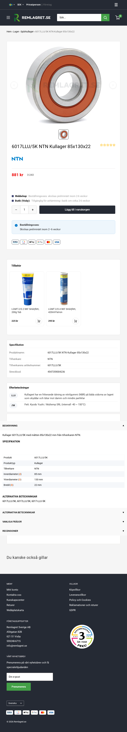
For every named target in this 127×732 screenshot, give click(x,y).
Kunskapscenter (15, 599)
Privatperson (33, 4)
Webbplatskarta (15, 610)
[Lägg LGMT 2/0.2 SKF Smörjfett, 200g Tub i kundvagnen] (39, 321)
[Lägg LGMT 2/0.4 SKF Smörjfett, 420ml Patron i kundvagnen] (75, 321)
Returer (11, 605)
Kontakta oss (14, 594)
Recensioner (10, 531)
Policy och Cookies (80, 599)
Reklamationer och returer (83, 605)
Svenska (12, 703)
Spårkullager (27, 31)
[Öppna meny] (8, 17)
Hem (9, 31)
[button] (107, 145)
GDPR (72, 610)
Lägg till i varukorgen (77, 209)
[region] (63, 301)
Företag (47, 4)
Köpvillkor (74, 589)
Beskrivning (10, 425)
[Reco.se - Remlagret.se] (82, 633)
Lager (16, 31)
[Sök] (105, 17)
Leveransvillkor (77, 594)
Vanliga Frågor (12, 521)
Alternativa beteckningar (18, 512)
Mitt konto (12, 589)
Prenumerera (19, 686)
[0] (118, 17)
